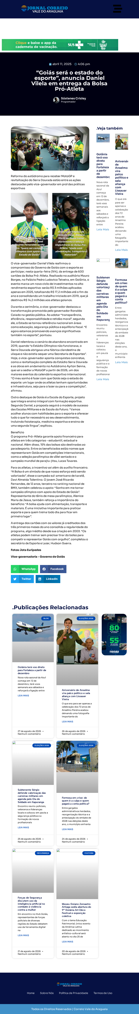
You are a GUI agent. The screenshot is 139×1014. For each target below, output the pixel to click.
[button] (24, 569)
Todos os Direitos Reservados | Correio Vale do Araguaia (69, 1009)
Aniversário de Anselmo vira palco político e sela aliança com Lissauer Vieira (123, 178)
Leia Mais (102, 229)
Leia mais (23, 695)
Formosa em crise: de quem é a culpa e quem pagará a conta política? (121, 291)
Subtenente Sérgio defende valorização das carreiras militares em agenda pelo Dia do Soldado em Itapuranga (104, 298)
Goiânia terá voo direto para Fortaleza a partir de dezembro (103, 165)
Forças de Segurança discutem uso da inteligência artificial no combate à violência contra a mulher (31, 903)
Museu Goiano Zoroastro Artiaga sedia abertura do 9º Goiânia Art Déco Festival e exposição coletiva (76, 910)
